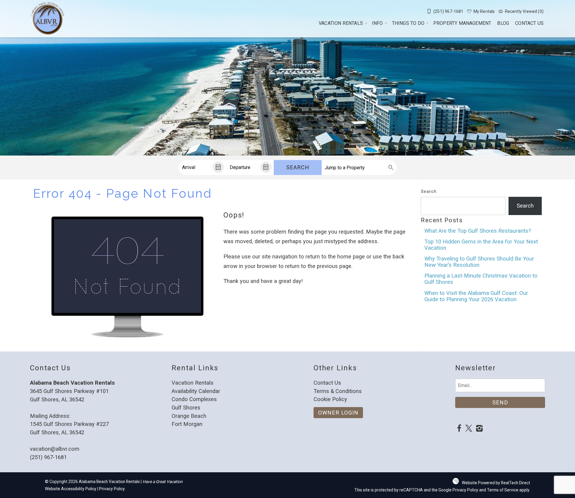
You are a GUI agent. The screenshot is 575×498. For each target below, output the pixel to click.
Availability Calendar (196, 391)
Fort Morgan (187, 424)
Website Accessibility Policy (70, 488)
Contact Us (529, 23)
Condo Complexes (194, 399)
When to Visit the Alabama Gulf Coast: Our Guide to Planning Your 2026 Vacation (476, 296)
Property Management (462, 23)
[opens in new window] (459, 429)
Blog (503, 23)
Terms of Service (502, 490)
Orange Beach (189, 416)
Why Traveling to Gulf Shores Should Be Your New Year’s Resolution (479, 261)
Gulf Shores (186, 407)
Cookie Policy (330, 399)
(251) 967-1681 (48, 457)
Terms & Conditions (338, 391)
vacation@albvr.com (54, 449)
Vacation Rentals (341, 23)
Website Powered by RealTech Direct (496, 482)
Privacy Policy (112, 488)
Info (377, 23)
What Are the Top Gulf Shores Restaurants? (477, 231)
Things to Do (408, 23)
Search (297, 167)
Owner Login (338, 412)
